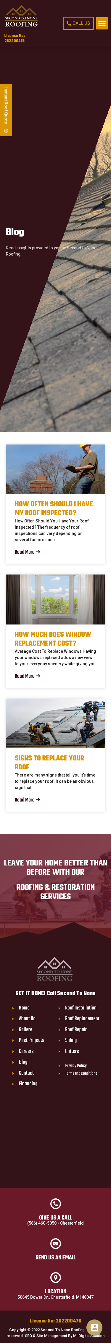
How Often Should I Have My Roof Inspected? (54, 509)
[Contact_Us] (94, 1327)
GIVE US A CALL (55, 1218)
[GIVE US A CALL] (55, 1203)
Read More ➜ (28, 552)
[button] (102, 23)
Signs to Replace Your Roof (49, 763)
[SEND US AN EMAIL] (55, 1243)
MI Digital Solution (88, 1335)
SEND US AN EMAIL (56, 1257)
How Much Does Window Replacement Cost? (53, 639)
